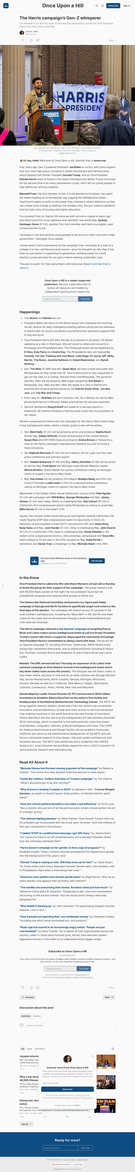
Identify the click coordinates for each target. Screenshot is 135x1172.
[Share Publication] (102, 5)
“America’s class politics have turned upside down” (50, 876)
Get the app (96, 561)
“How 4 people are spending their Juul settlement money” (54, 916)
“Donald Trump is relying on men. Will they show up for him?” (56, 862)
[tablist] (31, 1016)
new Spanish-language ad (74, 628)
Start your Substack (62, 1164)
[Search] (96, 5)
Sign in (126, 5)
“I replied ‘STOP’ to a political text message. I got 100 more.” (55, 833)
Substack (57, 1169)
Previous (29, 997)
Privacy (66, 1160)
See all (25, 1124)
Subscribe (113, 5)
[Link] (16, 312)
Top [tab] (22, 1049)
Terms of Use (80, 1095)
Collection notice (82, 1160)
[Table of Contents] (3, 586)
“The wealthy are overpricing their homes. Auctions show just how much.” (64, 887)
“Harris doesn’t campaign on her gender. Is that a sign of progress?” (60, 847)
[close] (93, 1056)
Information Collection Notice (66, 1098)
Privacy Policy (87, 1098)
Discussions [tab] (40, 1049)
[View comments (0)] (31, 40)
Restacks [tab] (37, 1016)
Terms (72, 1160)
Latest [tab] (29, 1049)
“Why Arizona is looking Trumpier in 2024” (45, 789)
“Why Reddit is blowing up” (36, 906)
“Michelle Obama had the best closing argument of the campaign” (59, 768)
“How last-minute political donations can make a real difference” (58, 803)
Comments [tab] (25, 1016)
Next (107, 997)
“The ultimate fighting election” (38, 818)
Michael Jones (32, 31)
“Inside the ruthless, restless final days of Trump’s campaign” (56, 778)
